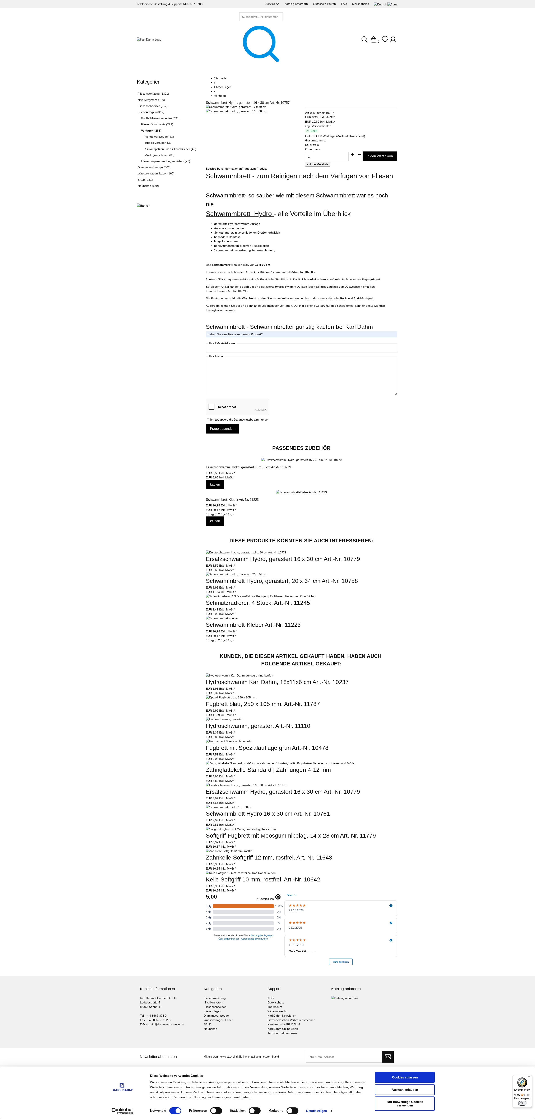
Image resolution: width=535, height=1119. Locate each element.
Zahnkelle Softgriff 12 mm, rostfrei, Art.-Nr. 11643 (269, 857)
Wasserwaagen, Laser (218, 1020)
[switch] (216, 1111)
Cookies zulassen (405, 1077)
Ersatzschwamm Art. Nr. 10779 (226, 291)
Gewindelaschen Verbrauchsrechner (291, 1020)
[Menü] (529, 1077)
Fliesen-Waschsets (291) (157, 124)
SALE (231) (145, 179)
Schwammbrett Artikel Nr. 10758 (292, 272)
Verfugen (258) (151, 130)
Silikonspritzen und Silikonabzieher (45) (170, 149)
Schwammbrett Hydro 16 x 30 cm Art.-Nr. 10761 (268, 813)
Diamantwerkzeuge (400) (154, 167)
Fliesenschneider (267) (153, 106)
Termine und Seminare (282, 1033)
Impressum (275, 1006)
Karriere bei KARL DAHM (284, 1024)
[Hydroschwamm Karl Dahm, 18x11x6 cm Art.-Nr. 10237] (239, 675)
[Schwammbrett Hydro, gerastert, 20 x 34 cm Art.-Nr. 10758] (236, 574)
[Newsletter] (388, 1057)
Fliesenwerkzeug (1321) (153, 93)
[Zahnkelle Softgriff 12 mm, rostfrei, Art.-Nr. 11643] (229, 851)
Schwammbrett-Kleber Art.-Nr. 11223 (232, 499)
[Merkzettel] (385, 41)
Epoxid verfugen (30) (158, 142)
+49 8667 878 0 (193, 4)
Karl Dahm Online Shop (283, 1028)
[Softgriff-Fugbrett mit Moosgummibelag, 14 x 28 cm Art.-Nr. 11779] (241, 829)
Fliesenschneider (215, 1006)
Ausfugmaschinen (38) (160, 155)
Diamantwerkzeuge (216, 1015)
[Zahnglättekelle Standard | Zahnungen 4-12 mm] (281, 763)
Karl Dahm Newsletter (282, 1015)
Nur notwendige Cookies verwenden (405, 1103)
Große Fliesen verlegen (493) (160, 118)
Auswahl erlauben (405, 1089)
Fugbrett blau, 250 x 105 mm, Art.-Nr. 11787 (263, 704)
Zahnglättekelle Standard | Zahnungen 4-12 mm (268, 770)
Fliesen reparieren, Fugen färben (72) (165, 161)
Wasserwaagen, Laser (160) (156, 173)
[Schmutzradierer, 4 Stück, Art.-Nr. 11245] (261, 596)
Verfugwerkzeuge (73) (159, 136)
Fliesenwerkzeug (215, 998)
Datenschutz (276, 1002)
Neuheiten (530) (148, 185)
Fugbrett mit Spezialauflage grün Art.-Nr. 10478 (267, 748)
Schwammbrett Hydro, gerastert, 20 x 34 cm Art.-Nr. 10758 (282, 581)
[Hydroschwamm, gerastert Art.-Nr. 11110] (224, 719)
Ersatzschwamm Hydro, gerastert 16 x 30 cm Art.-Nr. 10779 (248, 467)
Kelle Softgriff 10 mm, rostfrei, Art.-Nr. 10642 (263, 879)
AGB (271, 998)
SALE (207, 1024)
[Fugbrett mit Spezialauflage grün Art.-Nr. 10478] (229, 741)
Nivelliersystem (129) (151, 100)
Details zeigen (316, 1111)
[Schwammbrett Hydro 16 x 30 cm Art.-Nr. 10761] (229, 807)
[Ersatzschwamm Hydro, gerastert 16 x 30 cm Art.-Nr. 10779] (301, 460)
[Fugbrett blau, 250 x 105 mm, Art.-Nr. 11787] (231, 697)
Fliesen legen (212, 1011)
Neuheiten (210, 1028)
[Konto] (393, 41)
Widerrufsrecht (277, 1011)
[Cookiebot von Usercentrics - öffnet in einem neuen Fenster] (122, 1111)
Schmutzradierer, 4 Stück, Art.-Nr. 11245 (258, 603)
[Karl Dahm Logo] (149, 39)
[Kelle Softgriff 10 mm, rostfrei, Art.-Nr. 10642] (241, 873)
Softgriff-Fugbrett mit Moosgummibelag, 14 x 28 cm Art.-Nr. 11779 (291, 835)
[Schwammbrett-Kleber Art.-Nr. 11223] (301, 492)
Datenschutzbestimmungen (251, 419)
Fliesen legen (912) (151, 112)
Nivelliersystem (213, 1002)
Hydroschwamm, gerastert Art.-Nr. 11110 (258, 726)
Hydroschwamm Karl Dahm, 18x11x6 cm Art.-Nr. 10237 (277, 682)
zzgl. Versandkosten (318, 126)
